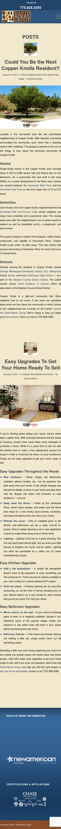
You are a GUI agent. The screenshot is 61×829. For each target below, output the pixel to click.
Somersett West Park (39, 185)
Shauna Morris (35, 78)
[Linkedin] (53, 824)
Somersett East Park (11, 189)
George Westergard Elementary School (21, 271)
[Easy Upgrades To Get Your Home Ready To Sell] (30, 348)
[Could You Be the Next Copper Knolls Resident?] (30, 49)
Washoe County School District (30, 279)
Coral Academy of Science (33, 283)
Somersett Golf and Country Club (18, 211)
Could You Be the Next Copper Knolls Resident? (30, 64)
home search (12, 316)
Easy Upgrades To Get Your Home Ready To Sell (30, 364)
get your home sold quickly (13, 671)
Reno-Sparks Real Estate (41, 374)
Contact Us (31, 2)
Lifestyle (25, 374)
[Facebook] (58, 824)
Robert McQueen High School (37, 275)
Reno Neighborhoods (31, 74)
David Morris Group (10, 667)
